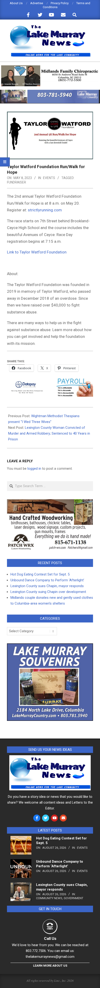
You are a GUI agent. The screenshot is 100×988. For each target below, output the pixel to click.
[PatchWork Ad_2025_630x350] (50, 502)
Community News (49, 898)
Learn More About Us (50, 965)
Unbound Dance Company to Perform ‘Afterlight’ (47, 580)
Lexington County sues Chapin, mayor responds (47, 586)
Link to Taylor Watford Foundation (37, 252)
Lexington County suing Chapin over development (48, 592)
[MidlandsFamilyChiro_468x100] (50, 67)
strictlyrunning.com (45, 210)
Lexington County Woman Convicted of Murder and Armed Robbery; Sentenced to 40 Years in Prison (49, 433)
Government (73, 898)
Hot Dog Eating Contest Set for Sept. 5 (40, 574)
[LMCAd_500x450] (50, 646)
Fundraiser (16, 182)
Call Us (50, 938)
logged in (34, 468)
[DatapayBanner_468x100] (50, 381)
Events (49, 178)
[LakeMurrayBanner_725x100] (50, 91)
